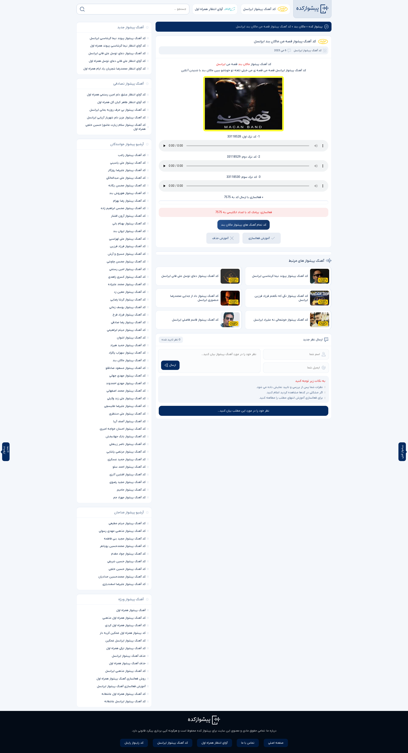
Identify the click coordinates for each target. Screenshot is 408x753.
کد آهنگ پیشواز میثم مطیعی (127, 523)
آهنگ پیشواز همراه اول (131, 610)
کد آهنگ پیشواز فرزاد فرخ (129, 315)
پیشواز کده (316, 27)
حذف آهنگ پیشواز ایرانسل (129, 656)
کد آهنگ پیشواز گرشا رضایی (128, 300)
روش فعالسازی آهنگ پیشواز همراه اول (121, 679)
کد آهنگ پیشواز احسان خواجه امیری (123, 429)
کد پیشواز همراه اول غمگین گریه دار (123, 633)
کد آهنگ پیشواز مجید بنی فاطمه (125, 539)
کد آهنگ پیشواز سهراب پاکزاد (127, 353)
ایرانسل (220, 64)
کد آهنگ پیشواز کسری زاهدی (127, 277)
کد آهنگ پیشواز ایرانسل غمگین (125, 641)
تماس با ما (247, 743)
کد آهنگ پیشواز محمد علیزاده (127, 284)
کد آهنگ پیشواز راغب (132, 155)
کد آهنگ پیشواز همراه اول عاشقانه (124, 694)
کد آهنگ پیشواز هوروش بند (127, 193)
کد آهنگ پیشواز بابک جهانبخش (126, 437)
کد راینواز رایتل (134, 743)
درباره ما (271, 731)
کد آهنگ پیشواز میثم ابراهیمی (126, 330)
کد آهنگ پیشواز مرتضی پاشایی (126, 452)
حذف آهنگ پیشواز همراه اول (127, 663)
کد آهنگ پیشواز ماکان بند (129, 360)
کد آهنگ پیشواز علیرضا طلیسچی (125, 406)
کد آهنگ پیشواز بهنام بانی (129, 224)
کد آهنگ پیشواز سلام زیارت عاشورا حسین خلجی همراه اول (115, 127)
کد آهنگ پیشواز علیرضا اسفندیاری (124, 584)
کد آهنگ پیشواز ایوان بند (129, 231)
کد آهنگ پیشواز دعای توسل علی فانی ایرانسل (117, 53)
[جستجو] (82, 9)
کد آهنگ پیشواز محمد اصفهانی (126, 391)
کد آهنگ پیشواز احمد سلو (129, 467)
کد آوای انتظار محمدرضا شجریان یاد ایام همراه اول (114, 69)
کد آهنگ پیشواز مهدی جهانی (127, 376)
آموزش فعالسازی (259, 238)
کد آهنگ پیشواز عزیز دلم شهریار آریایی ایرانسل (116, 118)
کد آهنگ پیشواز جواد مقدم (128, 554)
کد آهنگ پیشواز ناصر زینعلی (127, 444)
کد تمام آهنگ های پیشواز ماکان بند (243, 225)
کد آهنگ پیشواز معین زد (130, 292)
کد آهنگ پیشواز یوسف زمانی (127, 307)
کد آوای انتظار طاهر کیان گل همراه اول (121, 102)
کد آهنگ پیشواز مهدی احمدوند (126, 383)
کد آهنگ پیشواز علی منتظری (127, 414)
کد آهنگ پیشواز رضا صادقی (128, 322)
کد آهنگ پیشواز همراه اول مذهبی (124, 618)
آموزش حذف (220, 238)
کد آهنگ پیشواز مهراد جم (129, 497)
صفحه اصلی (275, 743)
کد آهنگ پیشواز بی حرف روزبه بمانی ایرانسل (117, 110)
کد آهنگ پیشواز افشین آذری (127, 475)
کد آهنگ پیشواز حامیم (131, 490)
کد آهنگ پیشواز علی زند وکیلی (126, 398)
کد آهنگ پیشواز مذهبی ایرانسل (125, 671)
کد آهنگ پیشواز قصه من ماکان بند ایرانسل (285, 41)
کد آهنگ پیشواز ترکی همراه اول (126, 648)
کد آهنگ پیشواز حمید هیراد (128, 345)
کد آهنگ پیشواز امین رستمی (127, 269)
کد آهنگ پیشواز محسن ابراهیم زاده (123, 208)
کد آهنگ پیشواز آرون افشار (128, 216)
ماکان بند (300, 27)
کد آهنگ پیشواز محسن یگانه (127, 186)
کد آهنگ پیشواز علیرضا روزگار (127, 170)
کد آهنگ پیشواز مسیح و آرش (127, 254)
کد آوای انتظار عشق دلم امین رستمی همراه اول (116, 95)
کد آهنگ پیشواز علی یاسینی (128, 163)
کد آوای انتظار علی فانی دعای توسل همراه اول (117, 61)
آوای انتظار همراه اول (209, 9)
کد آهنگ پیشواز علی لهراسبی (127, 239)
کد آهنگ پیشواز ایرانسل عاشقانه (125, 701)
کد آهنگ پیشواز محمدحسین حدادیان (122, 577)
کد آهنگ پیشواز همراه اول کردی (125, 625)
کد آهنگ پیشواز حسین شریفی (126, 561)
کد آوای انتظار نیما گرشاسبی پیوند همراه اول (118, 46)
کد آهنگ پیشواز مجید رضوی (127, 482)
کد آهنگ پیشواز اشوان (131, 338)
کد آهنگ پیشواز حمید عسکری (127, 459)
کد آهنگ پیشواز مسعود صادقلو (126, 368)
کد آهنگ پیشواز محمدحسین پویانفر (123, 546)
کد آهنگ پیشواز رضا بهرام (129, 201)
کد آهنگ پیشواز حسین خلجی (127, 569)
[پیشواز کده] (312, 8)
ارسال (172, 365)
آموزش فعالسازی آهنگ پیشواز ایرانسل (121, 686)
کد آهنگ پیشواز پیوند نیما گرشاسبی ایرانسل (118, 38)
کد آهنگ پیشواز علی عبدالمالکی (126, 178)
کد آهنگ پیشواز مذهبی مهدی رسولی (122, 531)
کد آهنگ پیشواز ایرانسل (259, 9)
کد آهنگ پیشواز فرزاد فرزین (128, 246)
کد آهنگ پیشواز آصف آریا (129, 421)
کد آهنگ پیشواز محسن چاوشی (126, 262)
